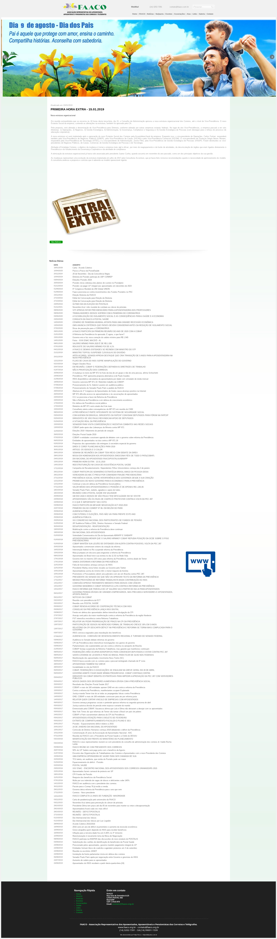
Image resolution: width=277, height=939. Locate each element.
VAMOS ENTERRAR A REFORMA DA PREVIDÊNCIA (95, 562)
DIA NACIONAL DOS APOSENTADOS (89, 532)
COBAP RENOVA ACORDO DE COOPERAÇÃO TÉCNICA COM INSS (102, 606)
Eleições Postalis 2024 (82, 280)
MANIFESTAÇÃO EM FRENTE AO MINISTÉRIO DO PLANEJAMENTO (103, 739)
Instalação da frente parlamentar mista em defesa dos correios (99, 854)
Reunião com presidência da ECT (87, 600)
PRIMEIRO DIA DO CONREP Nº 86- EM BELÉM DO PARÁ (98, 508)
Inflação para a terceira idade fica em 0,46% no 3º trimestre (97, 833)
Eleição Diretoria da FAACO (84, 295)
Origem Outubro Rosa (82, 364)
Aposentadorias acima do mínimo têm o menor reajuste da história (100, 571)
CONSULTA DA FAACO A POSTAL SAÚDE (91, 319)
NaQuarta (160, 14)
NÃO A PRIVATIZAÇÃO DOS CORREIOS (90, 370)
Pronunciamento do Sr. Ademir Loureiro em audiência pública (98, 385)
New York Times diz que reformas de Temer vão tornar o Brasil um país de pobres (107, 712)
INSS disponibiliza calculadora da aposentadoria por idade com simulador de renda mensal (110, 379)
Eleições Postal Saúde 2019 (84, 434)
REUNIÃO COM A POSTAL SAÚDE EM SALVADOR (95, 493)
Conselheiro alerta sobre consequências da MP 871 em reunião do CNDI (103, 409)
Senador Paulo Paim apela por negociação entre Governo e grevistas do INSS (105, 857)
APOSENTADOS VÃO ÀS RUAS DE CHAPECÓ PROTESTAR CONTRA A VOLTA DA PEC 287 (113, 499)
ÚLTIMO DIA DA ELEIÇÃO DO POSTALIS (90, 304)
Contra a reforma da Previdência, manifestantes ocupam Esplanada (101, 690)
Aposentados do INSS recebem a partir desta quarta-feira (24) (98, 863)
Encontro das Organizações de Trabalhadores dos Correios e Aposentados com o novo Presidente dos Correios (119, 753)
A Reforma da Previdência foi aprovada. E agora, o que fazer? (98, 334)
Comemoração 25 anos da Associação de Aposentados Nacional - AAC (102, 733)
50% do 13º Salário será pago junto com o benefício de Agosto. (99, 750)
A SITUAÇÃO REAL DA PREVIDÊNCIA (89, 421)
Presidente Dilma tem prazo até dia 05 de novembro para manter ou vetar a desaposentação (111, 806)
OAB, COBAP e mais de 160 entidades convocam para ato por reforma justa (105, 696)
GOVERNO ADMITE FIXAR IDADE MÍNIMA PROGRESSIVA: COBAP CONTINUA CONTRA (111, 673)
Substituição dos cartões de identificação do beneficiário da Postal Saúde (103, 842)
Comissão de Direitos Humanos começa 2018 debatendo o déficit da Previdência (106, 730)
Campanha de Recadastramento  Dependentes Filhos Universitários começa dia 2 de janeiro (111, 468)
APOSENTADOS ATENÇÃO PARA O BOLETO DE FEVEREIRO (100, 718)
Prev (5, 57)
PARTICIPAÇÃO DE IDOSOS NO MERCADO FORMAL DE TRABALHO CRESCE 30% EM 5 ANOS (115, 624)
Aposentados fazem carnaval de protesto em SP (93, 771)
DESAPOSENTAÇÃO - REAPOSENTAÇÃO (91, 526)
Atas (189, 14)
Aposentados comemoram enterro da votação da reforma (96, 547)
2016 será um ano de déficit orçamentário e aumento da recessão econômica (105, 827)
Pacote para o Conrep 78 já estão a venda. (90, 786)
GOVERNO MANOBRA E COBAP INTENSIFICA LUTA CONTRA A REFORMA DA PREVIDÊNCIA (114, 586)
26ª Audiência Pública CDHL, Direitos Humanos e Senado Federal (100, 523)
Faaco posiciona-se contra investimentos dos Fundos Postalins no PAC (103, 292)
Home (134, 14)
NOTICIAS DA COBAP (82, 597)
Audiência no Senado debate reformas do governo (93, 640)
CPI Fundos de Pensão (82, 774)
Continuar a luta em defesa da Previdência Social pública (96, 484)
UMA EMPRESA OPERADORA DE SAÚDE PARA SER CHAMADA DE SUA (104, 756)
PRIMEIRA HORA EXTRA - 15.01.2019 (89, 462)
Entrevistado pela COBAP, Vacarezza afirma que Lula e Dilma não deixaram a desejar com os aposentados (117, 709)
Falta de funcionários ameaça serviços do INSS (93, 565)
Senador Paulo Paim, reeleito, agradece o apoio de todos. (97, 490)
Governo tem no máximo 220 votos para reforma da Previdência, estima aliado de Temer (110, 559)
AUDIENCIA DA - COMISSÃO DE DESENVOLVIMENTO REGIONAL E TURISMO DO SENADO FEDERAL (118, 636)
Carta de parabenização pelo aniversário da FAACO (94, 800)
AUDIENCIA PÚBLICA (82, 511)
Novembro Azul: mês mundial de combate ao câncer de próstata (99, 307)
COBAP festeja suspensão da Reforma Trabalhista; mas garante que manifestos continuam (111, 649)
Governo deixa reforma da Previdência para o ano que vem (97, 789)
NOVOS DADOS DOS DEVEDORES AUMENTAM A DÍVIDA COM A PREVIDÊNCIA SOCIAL (111, 681)
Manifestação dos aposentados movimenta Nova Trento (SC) (98, 658)
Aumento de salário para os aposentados (90, 860)
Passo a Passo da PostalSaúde (86, 271)
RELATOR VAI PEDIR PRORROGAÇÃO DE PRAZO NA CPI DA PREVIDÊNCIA (106, 621)
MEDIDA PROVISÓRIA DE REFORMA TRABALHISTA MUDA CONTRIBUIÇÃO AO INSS (110, 580)
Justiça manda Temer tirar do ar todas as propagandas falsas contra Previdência (106, 693)
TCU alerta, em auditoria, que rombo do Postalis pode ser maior (99, 759)
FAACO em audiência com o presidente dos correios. (95, 783)
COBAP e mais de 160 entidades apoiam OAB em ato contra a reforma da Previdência (109, 687)
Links (195, 14)
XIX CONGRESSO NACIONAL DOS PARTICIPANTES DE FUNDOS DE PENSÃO (107, 520)
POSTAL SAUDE (80, 765)
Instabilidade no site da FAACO (86, 667)
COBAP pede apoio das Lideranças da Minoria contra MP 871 (98, 427)
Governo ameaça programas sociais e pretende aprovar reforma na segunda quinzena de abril (112, 702)
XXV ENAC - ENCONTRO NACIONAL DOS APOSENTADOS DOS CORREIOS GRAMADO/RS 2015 (115, 768)
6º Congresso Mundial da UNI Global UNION (91, 289)
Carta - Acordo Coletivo (82, 268)
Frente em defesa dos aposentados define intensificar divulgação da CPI (103, 612)
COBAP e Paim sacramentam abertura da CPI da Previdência (98, 715)
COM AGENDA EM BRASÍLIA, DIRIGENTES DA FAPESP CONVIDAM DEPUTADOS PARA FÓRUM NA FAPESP (120, 415)
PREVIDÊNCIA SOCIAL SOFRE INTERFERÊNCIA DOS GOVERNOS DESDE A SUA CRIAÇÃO (113, 478)
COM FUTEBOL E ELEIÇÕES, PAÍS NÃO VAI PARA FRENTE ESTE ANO (104, 514)
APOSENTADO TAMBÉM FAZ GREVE (89, 664)
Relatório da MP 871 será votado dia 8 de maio (92, 406)
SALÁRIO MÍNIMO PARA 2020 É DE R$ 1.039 (92, 343)
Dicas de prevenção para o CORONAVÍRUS (91, 328)
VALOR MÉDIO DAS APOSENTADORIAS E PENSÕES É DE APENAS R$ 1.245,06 (108, 487)
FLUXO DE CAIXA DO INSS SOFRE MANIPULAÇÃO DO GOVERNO (102, 361)
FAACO (142, 14)
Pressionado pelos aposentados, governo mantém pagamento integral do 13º (105, 845)
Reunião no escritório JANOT (85, 851)
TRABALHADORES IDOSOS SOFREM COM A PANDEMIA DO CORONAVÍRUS (106, 313)
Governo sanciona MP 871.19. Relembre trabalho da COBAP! (98, 382)
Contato (210, 14)
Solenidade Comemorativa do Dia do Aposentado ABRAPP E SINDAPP (102, 535)
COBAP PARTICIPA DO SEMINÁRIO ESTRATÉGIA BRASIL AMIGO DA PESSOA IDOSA (110, 472)
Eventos (168, 14)
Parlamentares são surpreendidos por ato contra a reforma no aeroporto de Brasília (107, 646)
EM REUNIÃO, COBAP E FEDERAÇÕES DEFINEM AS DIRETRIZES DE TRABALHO (109, 367)
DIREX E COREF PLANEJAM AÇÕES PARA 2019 (94, 446)
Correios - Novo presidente (84, 792)
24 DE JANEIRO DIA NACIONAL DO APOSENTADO (95, 727)
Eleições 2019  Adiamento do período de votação (93, 431)
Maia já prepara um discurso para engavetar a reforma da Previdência (102, 553)
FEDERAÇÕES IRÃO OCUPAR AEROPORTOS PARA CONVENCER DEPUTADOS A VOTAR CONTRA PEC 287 (120, 652)
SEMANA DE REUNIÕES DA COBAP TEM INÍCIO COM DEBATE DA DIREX (105, 453)
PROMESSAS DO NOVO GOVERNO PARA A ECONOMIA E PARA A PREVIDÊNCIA (108, 481)
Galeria (202, 14)
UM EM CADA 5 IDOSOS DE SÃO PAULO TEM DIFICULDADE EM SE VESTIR (106, 496)
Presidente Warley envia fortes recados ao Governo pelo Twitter (99, 568)
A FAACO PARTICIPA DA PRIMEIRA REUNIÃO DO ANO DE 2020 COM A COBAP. (107, 331)
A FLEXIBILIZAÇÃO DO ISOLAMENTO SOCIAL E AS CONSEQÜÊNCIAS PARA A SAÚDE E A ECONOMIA (118, 316)
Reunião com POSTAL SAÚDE (86, 603)
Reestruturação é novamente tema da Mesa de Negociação (97, 836)
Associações (179, 14)
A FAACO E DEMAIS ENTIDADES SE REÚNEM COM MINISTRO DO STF (104, 349)
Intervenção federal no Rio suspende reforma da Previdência (98, 550)
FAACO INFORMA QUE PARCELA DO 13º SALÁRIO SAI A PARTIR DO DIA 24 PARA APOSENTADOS (116, 589)
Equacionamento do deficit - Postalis (88, 762)
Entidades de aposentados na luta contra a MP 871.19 (95, 440)
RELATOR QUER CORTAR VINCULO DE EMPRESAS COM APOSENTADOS (105, 699)
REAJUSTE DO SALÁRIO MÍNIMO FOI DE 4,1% (93, 346)
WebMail (135, 7)
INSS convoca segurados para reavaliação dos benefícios (97, 633)
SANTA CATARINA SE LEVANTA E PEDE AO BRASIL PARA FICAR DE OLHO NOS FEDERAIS (113, 655)
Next (272, 57)
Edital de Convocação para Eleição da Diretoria (92, 298)
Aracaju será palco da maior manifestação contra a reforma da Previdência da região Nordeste (112, 615)
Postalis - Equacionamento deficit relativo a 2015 (93, 724)
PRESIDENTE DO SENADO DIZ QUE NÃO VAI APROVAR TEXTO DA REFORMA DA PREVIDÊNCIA (116, 577)
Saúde (78, 906)
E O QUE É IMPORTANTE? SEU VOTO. (90, 502)
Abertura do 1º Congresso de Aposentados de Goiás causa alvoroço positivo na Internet (109, 391)
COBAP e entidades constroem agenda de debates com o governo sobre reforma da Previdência (113, 437)
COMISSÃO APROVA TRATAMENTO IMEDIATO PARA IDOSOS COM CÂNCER (107, 583)
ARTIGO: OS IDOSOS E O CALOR (87, 450)
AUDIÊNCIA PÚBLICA (82, 517)
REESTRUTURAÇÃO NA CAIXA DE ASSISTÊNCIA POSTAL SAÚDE (102, 465)
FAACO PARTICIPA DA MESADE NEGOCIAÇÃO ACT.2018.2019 (100, 505)
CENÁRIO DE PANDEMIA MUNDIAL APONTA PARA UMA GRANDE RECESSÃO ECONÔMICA (113, 322)
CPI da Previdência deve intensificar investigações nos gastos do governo (104, 643)
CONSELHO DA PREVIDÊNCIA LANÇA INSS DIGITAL (96, 609)
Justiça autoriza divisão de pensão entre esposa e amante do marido (101, 706)
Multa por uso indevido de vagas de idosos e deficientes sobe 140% (101, 780)
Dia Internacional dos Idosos (84, 818)
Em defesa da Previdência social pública (90, 403)
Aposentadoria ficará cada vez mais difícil (90, 809)
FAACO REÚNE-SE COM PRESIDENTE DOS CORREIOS (97, 747)
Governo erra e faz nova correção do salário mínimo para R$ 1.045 (100, 337)
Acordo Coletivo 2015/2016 (84, 824)
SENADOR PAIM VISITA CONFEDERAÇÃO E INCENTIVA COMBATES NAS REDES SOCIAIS (113, 424)
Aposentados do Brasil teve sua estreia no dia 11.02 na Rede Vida (100, 556)
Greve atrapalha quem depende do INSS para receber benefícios (100, 830)
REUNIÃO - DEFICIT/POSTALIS (86, 812)
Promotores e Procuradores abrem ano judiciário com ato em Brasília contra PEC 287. (109, 574)
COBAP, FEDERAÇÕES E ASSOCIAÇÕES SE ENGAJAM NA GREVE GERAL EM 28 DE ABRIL (114, 670)
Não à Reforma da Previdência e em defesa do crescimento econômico (102, 400)
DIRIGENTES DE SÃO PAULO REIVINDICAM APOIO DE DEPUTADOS (103, 418)
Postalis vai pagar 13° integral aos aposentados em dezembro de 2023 (102, 286)
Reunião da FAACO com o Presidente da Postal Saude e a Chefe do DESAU (105, 736)
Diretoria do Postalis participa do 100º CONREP (93, 277)
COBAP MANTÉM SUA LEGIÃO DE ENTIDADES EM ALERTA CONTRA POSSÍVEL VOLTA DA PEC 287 (117, 544)
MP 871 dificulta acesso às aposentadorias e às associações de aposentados (105, 394)
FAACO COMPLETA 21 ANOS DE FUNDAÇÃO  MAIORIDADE (99, 796)
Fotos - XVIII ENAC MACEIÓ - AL (87, 340)
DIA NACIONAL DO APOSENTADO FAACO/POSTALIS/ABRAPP (100, 459)
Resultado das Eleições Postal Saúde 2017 (91, 684)
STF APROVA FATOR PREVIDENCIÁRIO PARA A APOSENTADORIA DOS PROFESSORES (112, 310)
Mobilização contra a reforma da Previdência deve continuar (98, 529)
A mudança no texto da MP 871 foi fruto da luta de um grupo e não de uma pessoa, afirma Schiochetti (115, 373)
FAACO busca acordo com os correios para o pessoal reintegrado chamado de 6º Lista (109, 661)
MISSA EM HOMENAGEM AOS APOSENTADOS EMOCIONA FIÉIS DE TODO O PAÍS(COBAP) (113, 456)
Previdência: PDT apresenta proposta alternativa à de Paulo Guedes (101, 376)
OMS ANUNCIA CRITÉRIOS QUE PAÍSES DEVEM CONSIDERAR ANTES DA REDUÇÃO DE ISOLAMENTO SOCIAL (122, 325)
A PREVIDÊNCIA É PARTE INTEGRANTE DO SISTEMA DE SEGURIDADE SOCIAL (108, 412)
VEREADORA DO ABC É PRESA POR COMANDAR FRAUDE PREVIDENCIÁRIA (107, 475)
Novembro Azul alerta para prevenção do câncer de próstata (98, 803)
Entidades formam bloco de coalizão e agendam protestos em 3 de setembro (105, 848)
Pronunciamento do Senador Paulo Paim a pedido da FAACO (98, 388)
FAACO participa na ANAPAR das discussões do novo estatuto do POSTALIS (105, 839)
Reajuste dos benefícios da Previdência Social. (92, 777)
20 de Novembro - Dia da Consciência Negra (91, 274)
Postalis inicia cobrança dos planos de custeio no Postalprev (98, 283)
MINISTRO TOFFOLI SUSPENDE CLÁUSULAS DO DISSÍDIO (99, 352)
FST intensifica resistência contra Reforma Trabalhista (95, 618)
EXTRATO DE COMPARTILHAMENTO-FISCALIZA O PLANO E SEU (102, 721)
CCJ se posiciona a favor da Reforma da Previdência (95, 397)
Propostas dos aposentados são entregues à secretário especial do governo (104, 443)
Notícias (150, 14)
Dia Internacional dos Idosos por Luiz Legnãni (92, 821)
